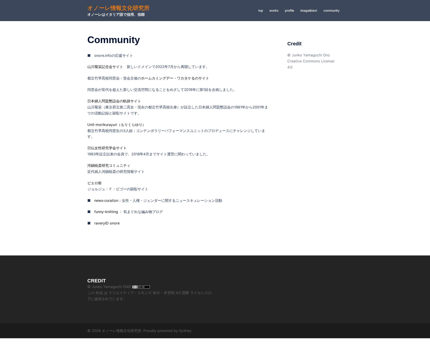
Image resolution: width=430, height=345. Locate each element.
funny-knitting (106, 211)
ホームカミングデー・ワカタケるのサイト (175, 78)
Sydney (185, 330)
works (274, 10)
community (331, 10)
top (260, 10)
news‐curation (106, 200)
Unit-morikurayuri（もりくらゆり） (116, 124)
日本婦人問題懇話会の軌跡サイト (114, 101)
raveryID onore (107, 223)
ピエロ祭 (94, 183)
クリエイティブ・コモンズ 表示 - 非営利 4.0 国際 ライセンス (158, 292)
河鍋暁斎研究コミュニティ (108, 165)
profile (289, 10)
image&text (308, 10)
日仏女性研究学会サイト (107, 148)
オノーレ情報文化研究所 (118, 8)
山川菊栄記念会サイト (105, 66)
